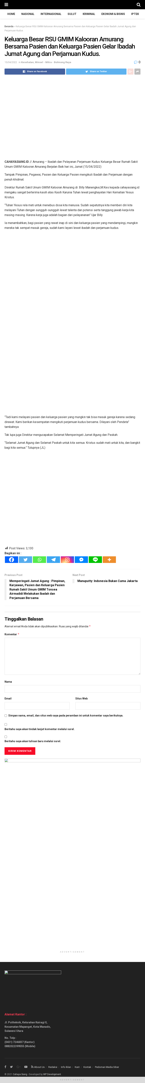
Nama (8, 681)
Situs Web (81, 698)
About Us (39, 1067)
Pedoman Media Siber (107, 1067)
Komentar (12, 634)
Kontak (87, 1067)
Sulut (72, 13)
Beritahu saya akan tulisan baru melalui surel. (33, 741)
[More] (109, 559)
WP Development (52, 1074)
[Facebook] (11, 559)
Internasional (51, 13)
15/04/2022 (11, 62)
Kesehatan (27, 62)
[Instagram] (67, 559)
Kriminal (89, 13)
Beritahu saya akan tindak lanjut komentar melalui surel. (40, 729)
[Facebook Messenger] (81, 559)
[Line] (95, 559)
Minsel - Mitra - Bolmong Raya (53, 62)
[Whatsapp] (39, 559)
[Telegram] (53, 559)
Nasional (27, 13)
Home (11, 13)
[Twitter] (25, 559)
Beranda (9, 26)
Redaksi (52, 1067)
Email (8, 698)
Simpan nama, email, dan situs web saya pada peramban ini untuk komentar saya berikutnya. (65, 715)
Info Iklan (66, 1067)
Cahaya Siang (20, 1074)
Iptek (135, 13)
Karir (77, 1067)
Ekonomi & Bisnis (113, 13)
